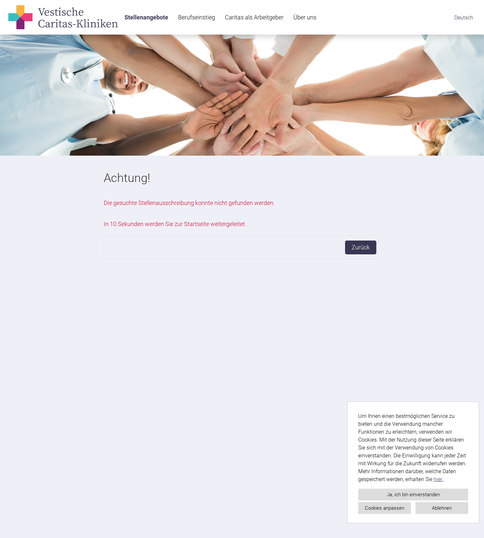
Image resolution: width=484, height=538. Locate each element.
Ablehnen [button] (442, 508)
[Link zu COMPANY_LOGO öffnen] (63, 17)
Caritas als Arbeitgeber (254, 17)
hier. (438, 479)
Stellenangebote (146, 17)
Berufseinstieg (196, 17)
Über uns (304, 17)
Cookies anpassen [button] (384, 508)
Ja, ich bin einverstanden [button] (413, 495)
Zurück (361, 247)
